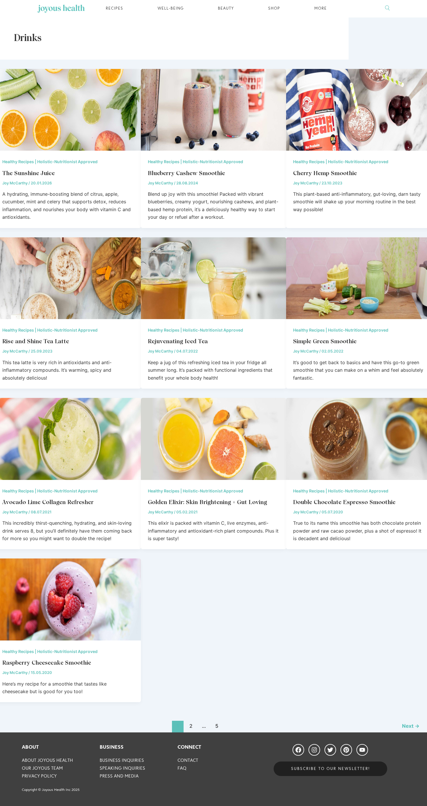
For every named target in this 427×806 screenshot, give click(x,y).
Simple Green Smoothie (324, 341)
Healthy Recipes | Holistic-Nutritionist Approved (50, 161)
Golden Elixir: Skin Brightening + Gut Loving (207, 502)
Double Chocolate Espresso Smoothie (344, 502)
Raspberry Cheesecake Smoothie (46, 662)
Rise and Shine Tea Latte (35, 341)
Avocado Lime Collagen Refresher (48, 502)
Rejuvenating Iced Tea (178, 341)
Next (410, 726)
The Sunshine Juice (28, 173)
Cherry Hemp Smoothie (325, 173)
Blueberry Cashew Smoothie (186, 173)
